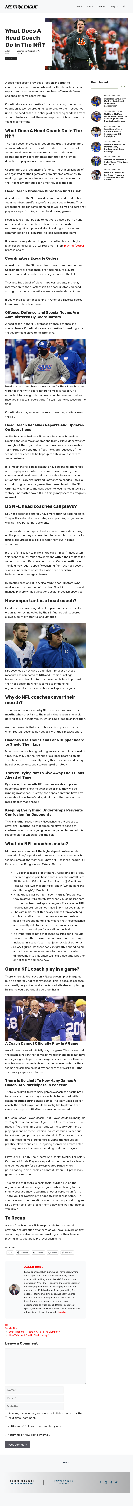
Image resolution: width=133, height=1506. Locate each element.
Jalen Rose (33, 1267)
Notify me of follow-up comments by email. (36, 1426)
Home (79, 6)
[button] (124, 6)
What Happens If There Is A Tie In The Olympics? (34, 1331)
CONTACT (63, 1484)
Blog (113, 6)
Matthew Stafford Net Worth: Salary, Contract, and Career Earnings (115, 148)
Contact (102, 6)
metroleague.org (22, 1484)
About (90, 6)
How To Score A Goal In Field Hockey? (29, 1335)
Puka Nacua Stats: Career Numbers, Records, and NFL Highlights (113, 132)
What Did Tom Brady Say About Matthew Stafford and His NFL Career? (114, 176)
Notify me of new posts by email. (29, 1434)
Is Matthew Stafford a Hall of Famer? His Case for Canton (116, 162)
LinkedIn (61, 1312)
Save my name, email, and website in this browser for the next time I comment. (45, 1415)
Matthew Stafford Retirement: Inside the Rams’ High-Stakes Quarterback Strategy (115, 117)
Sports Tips (11, 58)
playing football (74, 245)
